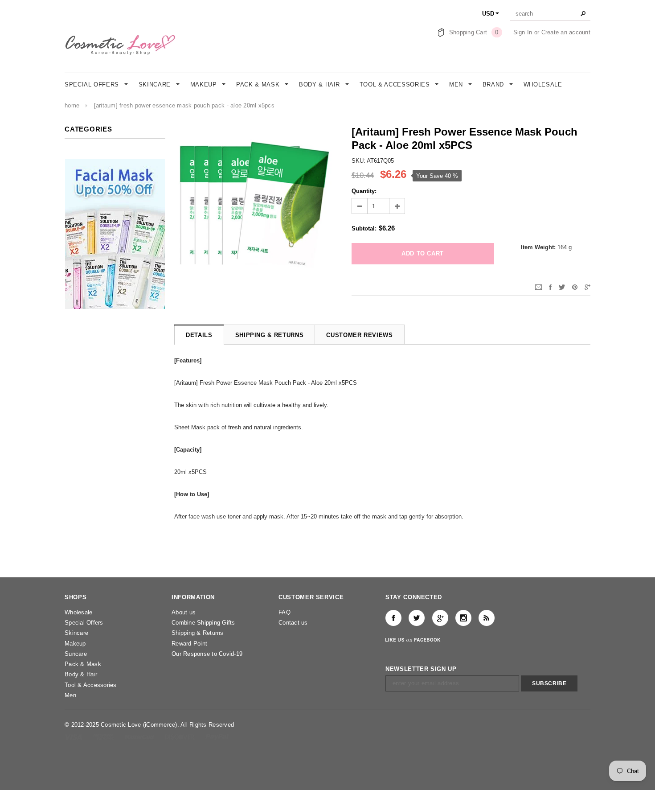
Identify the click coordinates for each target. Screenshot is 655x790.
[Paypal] (217, 736)
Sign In (522, 32)
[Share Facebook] (550, 286)
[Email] (538, 286)
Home (72, 105)
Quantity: (364, 191)
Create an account (565, 32)
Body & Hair (81, 674)
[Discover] (180, 736)
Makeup (75, 643)
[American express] (104, 736)
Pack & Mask (83, 664)
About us (184, 612)
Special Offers (84, 622)
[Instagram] (463, 618)
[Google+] (587, 286)
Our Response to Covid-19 (207, 653)
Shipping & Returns (198, 633)
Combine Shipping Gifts (203, 622)
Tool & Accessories (91, 685)
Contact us (293, 622)
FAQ (284, 612)
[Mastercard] (140, 736)
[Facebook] (393, 618)
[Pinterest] (574, 286)
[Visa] (74, 736)
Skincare (76, 633)
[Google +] (440, 618)
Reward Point (189, 643)
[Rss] (487, 618)
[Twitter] (562, 286)
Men (70, 695)
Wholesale (78, 612)
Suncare (76, 653)
